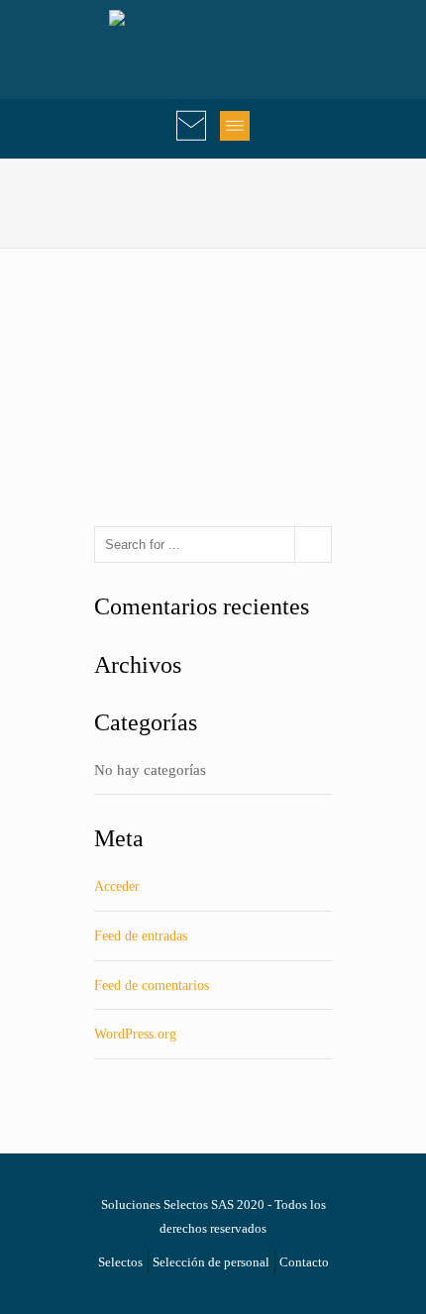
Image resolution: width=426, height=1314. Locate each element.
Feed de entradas (140, 936)
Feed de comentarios (151, 985)
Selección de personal (211, 1262)
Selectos (120, 1262)
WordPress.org (135, 1034)
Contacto (304, 1262)
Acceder (117, 886)
